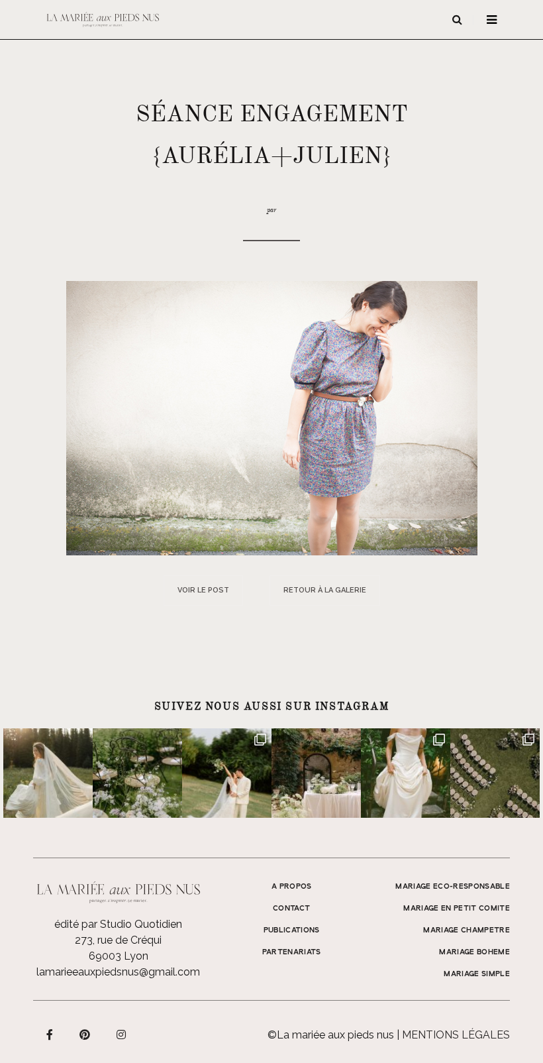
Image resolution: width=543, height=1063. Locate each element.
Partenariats (291, 952)
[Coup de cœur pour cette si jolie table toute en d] (316, 773)
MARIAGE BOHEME (474, 952)
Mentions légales (456, 1035)
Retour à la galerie (324, 590)
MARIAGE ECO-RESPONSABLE (452, 886)
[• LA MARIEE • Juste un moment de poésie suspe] (48, 773)
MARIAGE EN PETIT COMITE (456, 908)
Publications (292, 930)
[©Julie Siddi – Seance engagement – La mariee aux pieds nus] (271, 417)
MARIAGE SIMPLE (477, 974)
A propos (292, 886)
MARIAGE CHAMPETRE (466, 930)
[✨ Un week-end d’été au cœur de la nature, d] (227, 773)
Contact (291, 908)
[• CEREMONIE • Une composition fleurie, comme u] (137, 773)
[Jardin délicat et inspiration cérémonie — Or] (495, 773)
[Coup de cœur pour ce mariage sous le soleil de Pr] (405, 773)
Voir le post (203, 590)
